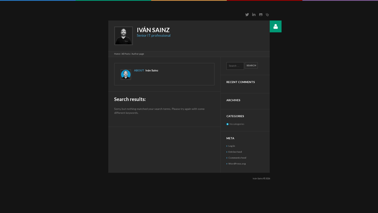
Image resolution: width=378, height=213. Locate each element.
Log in (231, 145)
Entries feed (235, 151)
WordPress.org (237, 163)
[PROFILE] (276, 26)
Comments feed (237, 157)
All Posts (126, 53)
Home (117, 53)
